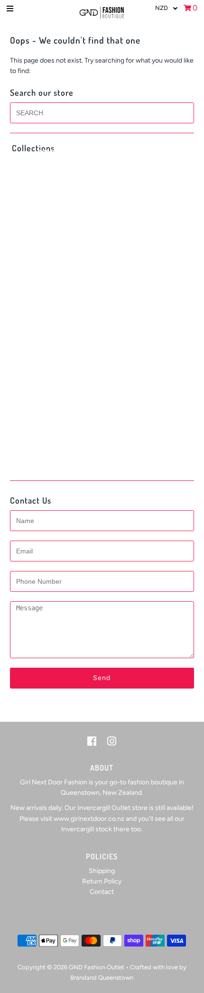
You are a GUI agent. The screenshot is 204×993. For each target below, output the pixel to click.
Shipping (102, 871)
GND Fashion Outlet (96, 967)
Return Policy (101, 881)
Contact (102, 892)
